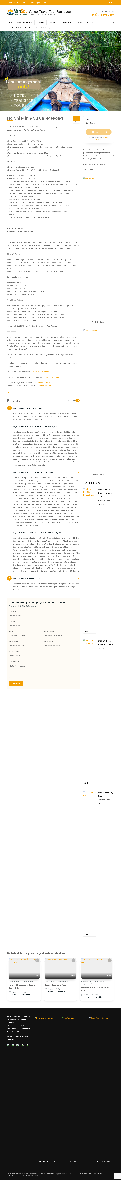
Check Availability (100, 132)
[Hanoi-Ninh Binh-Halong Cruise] (89, 489)
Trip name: (13, 606)
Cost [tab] (20, 393)
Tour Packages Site (52, 377)
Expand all (71, 400)
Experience (53, 23)
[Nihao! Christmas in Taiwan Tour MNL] (24, 968)
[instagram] (113, 1)
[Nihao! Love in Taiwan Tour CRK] (96, 968)
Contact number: (50, 631)
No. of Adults (14, 641)
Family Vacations (14, 981)
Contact (90, 23)
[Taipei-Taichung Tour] (60, 968)
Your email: (13, 621)
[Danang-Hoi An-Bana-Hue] (89, 641)
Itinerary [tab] (10, 393)
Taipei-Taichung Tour (55, 985)
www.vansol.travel (43, 383)
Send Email (16, 683)
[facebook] (109, 1)
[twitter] (111, 1)
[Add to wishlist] (37, 960)
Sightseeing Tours (64, 981)
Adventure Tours (86, 981)
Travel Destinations (24, 23)
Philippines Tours (67, 23)
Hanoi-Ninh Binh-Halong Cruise (105, 493)
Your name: (13, 611)
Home (11, 23)
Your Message (14, 661)
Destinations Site (44, 386)
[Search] (113, 23)
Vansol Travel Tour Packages (50, 11)
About (80, 23)
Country (12, 631)
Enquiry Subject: (15, 651)
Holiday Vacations (28, 981)
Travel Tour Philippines (40, 372)
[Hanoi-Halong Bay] (89, 792)
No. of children (49, 641)
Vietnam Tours (104, 500)
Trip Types (40, 23)
